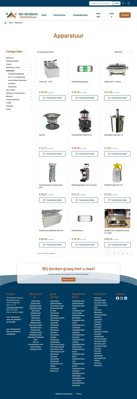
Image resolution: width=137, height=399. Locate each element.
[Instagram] (121, 298)
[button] (106, 254)
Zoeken (116, 3)
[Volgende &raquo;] (131, 253)
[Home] (5, 22)
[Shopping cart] (129, 3)
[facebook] (117, 298)
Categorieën (14, 51)
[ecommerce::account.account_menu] (124, 3)
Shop (11, 23)
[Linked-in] (125, 298)
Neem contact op (68, 279)
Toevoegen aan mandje (54, 98)
